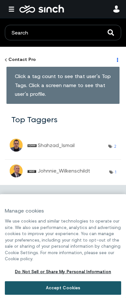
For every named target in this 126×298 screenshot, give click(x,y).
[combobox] (63, 32)
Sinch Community (41, 9)
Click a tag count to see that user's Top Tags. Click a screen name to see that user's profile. (63, 85)
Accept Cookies (63, 288)
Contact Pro (22, 59)
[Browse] (12, 9)
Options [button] (117, 59)
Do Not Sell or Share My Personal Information (63, 271)
